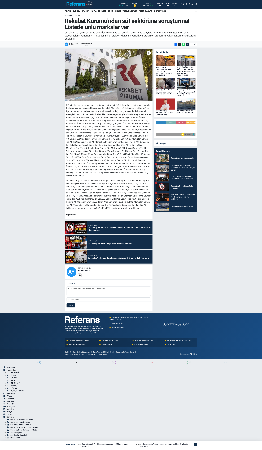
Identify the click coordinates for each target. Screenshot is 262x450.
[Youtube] (179, 324)
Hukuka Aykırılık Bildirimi (100, 352)
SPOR (110, 11)
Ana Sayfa (11, 367)
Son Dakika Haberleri (141, 344)
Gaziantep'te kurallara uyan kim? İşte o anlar (185, 111)
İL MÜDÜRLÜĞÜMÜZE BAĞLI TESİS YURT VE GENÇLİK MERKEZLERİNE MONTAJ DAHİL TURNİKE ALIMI (186, 71)
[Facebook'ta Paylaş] (175, 44)
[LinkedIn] (175, 324)
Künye (9, 412)
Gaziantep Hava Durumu (110, 340)
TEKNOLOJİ (15, 383)
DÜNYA (93, 11)
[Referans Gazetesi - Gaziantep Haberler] (79, 4)
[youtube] (151, 362)
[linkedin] (226, 362)
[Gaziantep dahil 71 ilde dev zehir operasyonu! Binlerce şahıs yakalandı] (165, 83)
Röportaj (10, 404)
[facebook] (39, 362)
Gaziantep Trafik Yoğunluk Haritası (179, 340)
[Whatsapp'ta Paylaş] (183, 44)
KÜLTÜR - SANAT (17, 391)
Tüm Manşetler (107, 344)
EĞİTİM (13, 388)
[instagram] (114, 362)
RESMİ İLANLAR (145, 11)
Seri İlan (10, 401)
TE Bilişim (193, 354)
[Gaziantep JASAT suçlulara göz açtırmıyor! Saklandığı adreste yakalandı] (186, 83)
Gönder (71, 305)
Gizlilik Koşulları (70, 352)
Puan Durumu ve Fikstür (77, 344)
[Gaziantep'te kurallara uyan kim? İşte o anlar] (186, 104)
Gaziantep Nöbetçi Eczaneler (79, 340)
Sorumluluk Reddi (91, 354)
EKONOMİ (102, 11)
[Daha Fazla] (187, 44)
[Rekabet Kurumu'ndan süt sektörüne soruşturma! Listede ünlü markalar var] (108, 75)
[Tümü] (194, 52)
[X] (168, 324)
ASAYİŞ (68, 11)
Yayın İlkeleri (103, 354)
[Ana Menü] (196, 11)
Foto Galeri (11, 393)
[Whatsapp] (183, 324)
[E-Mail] (79, 275)
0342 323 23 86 (117, 324)
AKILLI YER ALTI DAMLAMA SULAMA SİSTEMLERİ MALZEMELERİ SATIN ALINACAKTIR (164, 71)
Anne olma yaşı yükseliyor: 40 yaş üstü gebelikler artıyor (164, 112)
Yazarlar (10, 399)
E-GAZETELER (160, 11)
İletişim (10, 414)
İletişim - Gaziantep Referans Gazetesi (123, 352)
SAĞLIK (118, 11)
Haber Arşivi (171, 344)
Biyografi (11, 406)
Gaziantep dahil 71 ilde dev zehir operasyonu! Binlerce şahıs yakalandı (165, 92)
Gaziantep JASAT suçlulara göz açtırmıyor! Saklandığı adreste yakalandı (186, 93)
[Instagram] (172, 324)
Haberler (68, 16)
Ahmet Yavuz (84, 270)
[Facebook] (164, 324)
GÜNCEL (76, 11)
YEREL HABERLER (130, 11)
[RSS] (187, 324)
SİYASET (85, 11)
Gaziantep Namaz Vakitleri (144, 340)
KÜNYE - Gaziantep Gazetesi (74, 354)
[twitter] (76, 362)
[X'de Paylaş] (179, 44)
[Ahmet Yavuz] (71, 272)
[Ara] (196, 4)
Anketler (10, 409)
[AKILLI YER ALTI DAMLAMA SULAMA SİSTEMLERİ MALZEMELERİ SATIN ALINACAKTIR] (165, 61)
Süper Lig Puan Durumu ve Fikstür (23, 430)
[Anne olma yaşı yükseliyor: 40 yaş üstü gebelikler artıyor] (165, 104)
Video (9, 396)
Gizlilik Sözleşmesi (83, 352)
